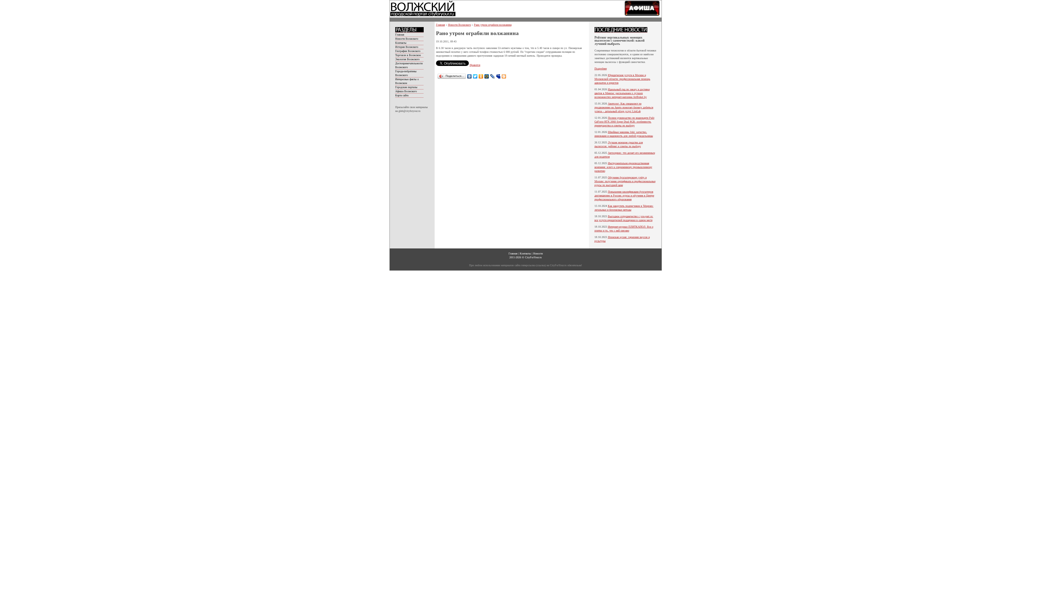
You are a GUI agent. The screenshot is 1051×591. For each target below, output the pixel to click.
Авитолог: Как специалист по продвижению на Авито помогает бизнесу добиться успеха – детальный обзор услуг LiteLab (623, 107)
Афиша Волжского (406, 91)
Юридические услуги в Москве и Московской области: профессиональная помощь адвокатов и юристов (622, 79)
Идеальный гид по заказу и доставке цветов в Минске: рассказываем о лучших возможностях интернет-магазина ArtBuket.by (622, 93)
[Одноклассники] (481, 76)
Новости (538, 253)
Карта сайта (401, 95)
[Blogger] (504, 76)
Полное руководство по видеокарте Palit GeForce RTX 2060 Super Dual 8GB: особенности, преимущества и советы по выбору (624, 121)
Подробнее (600, 68)
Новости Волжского (406, 38)
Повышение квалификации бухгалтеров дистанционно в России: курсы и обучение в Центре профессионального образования (624, 195)
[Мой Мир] (487, 76)
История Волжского (406, 46)
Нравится (475, 64)
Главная (399, 34)
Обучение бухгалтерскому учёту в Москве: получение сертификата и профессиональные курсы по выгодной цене (625, 181)
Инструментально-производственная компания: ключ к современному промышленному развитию (623, 167)
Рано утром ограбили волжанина (493, 24)
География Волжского (407, 51)
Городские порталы (406, 87)
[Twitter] (475, 76)
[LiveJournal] (492, 76)
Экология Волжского (407, 59)
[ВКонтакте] (469, 76)
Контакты (400, 42)
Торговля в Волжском (408, 55)
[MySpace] (498, 76)
